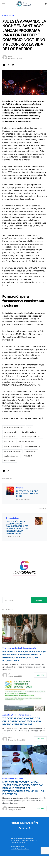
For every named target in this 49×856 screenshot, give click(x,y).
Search (39, 600)
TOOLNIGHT (28, 456)
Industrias (19, 779)
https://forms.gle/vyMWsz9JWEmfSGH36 (21, 385)
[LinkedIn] (26, 828)
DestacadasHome (10, 437)
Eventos (28, 715)
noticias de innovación (32, 446)
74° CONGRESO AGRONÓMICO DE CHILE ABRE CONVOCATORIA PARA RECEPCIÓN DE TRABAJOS (22, 721)
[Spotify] (29, 828)
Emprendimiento (12, 518)
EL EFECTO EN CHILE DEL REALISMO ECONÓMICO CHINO (27, 493)
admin (10, 56)
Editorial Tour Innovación (16, 807)
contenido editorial (10, 432)
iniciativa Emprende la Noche (31, 437)
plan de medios (31, 451)
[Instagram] (23, 828)
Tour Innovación (24, 823)
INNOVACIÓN (8, 441)
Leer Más (40, 675)
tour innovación (9, 461)
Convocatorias (8, 15)
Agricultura (6, 715)
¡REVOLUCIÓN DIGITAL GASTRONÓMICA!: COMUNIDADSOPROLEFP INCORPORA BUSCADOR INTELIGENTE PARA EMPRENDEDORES (17, 527)
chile (29, 427)
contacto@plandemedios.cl (20, 849)
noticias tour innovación (12, 451)
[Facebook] (20, 828)
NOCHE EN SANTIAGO (12, 446)
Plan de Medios (27, 838)
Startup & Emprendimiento (25, 648)
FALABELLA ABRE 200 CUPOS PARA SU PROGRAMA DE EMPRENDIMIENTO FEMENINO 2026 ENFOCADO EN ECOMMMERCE (24, 656)
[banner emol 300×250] (24, 569)
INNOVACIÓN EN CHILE (26, 441)
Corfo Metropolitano (29, 432)
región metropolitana (11, 456)
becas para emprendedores (13, 427)
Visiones (19, 488)
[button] (3, 4)
